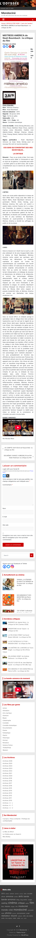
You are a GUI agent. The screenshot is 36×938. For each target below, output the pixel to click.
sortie (2, 918)
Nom (4, 508)
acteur (7, 893)
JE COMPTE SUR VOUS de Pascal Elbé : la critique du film (18, 449)
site (24, 916)
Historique (6, 738)
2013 (3, 893)
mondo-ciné (7, 910)
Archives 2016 (7, 786)
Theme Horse (20, 932)
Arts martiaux (7, 713)
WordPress (24, 935)
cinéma (12, 902)
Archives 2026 (7, 761)
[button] (13, 877)
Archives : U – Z (8, 808)
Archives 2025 (7, 763)
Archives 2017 (7, 783)
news (2, 913)
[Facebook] (4, 46)
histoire (7, 906)
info (16, 906)
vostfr (25, 918)
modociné (23, 906)
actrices (21, 893)
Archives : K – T (8, 805)
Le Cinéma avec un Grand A (12, 834)
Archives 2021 (7, 773)
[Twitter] (7, 46)
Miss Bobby (6, 837)
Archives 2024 (7, 766)
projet (28, 913)
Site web (5, 525)
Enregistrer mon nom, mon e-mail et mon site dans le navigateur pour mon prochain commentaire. (18, 538)
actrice (17, 893)
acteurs (12, 893)
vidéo (18, 918)
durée (27, 903)
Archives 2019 (7, 778)
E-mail (5, 517)
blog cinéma (23, 899)
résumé (14, 916)
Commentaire (8, 485)
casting (4, 903)
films (2, 906)
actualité (29, 893)
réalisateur (5, 916)
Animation (6, 710)
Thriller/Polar (7, 747)
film (32, 902)
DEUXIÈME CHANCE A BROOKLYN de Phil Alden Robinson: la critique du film (18, 457)
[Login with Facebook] (4, 475)
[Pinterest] (10, 46)
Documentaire (7, 728)
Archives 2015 (7, 788)
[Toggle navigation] (3, 19)
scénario (20, 916)
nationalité (30, 910)
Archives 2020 (7, 776)
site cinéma (29, 916)
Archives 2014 (7, 790)
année (16, 896)
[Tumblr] (13, 46)
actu (25, 893)
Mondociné (8, 13)
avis (21, 896)
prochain (14, 913)
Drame (5, 730)
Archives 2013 (7, 793)
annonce (9, 896)
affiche (3, 896)
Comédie (6, 723)
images (13, 906)
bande (26, 896)
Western (5, 750)
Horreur (5, 740)
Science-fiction (8, 745)
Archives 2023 (7, 768)
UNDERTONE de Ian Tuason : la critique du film (18, 862)
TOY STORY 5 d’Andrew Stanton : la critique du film (24, 597)
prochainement (21, 913)
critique (21, 903)
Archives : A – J (8, 803)
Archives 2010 (7, 800)
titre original (8, 918)
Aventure (5, 715)
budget (30, 899)
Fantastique (6, 733)
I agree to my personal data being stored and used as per (18, 471)
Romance (6, 743)
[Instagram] (12, 566)
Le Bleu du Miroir (8, 832)
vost (22, 918)
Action (5, 708)
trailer (14, 918)
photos (8, 913)
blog (17, 900)
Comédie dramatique (10, 725)
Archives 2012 (7, 795)
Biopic (5, 718)
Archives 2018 (7, 781)
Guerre (5, 735)
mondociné (20, 909)
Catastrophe (7, 720)
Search (31, 555)
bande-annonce (8, 899)
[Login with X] (7, 475)
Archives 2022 (7, 771)
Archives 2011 (7, 798)
